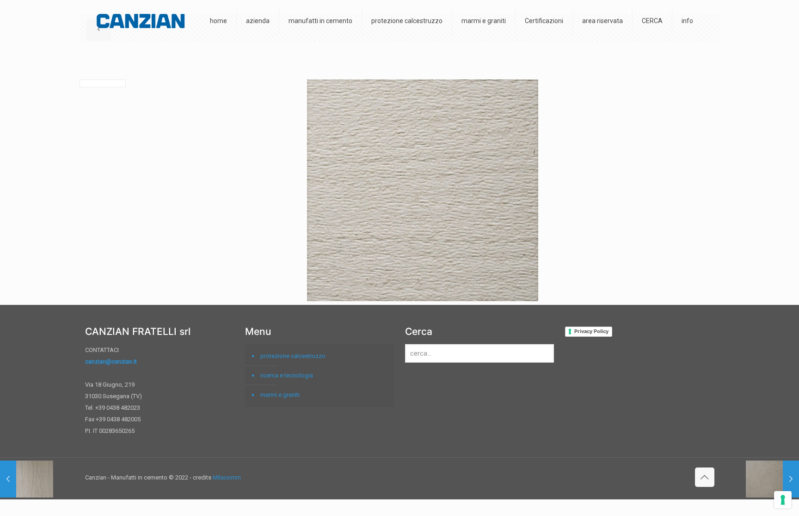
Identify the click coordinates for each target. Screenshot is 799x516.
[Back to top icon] (704, 477)
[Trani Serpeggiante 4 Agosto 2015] (26, 479)
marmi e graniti (280, 394)
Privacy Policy (591, 331)
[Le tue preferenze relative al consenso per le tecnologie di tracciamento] (783, 500)
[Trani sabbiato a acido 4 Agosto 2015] (772, 479)
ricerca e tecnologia (286, 375)
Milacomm (227, 477)
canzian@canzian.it (111, 361)
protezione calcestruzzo (293, 355)
